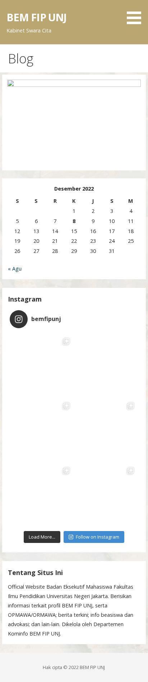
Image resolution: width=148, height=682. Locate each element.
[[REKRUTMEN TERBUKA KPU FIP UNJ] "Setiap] (41, 495)
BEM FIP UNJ (36, 17)
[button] (136, 13)
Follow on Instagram (97, 537)
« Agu (15, 268)
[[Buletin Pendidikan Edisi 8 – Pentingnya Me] (106, 430)
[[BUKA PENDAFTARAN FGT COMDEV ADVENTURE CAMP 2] (106, 495)
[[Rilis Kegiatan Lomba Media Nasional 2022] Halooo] (41, 365)
